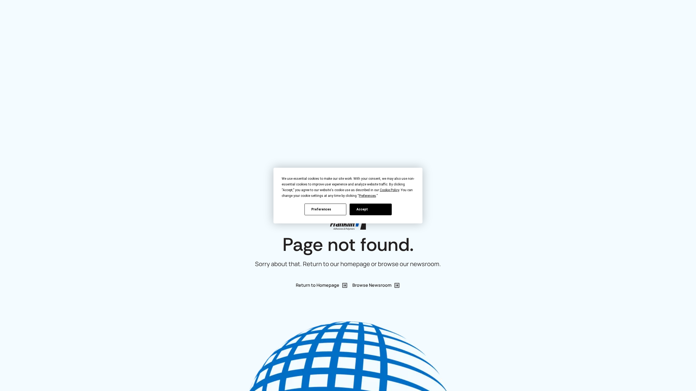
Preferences (321, 209)
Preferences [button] (367, 196)
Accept (362, 209)
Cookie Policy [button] (389, 190)
